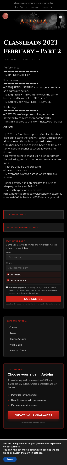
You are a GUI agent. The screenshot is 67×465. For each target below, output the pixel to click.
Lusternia (47, 7)
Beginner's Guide (17, 339)
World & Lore (15, 345)
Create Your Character (33, 415)
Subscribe (33, 298)
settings (38, 453)
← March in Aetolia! (17, 215)
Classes (13, 327)
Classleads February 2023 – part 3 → (24, 227)
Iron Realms (21, 7)
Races (12, 333)
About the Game (17, 350)
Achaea (34, 7)
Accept (10, 459)
